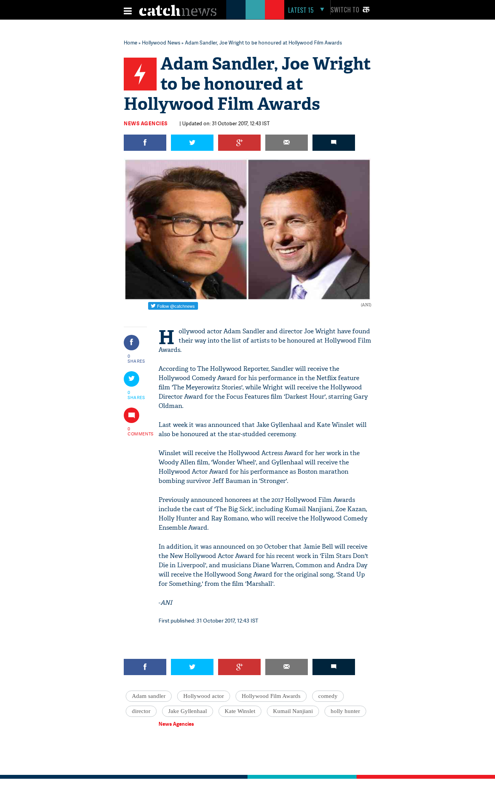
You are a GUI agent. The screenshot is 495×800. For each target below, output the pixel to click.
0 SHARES (136, 358)
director (141, 711)
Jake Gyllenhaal (187, 711)
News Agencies (146, 123)
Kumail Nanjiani (293, 711)
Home (130, 42)
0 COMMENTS (136, 431)
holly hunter (345, 711)
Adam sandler (149, 696)
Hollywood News (161, 42)
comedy (328, 696)
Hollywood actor (203, 696)
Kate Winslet (240, 711)
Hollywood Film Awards (271, 696)
